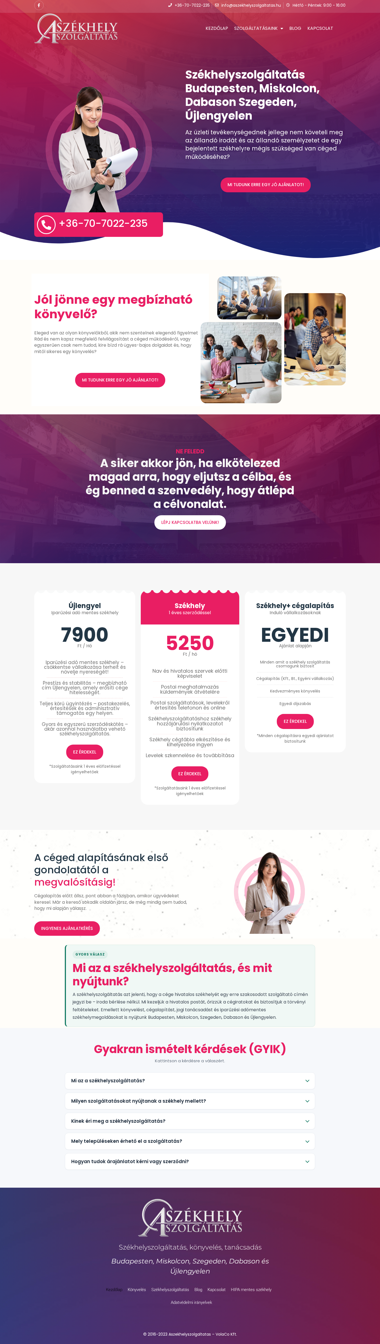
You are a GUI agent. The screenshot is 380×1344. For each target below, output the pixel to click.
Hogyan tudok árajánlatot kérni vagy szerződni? (130, 1161)
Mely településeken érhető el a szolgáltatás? (126, 1141)
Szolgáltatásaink (256, 28)
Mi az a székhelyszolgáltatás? (108, 1080)
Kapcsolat (320, 28)
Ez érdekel (84, 752)
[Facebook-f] (39, 5)
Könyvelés (137, 1289)
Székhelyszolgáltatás (170, 1289)
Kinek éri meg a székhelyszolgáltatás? (118, 1121)
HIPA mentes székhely (251, 1289)
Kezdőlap (217, 28)
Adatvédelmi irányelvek (191, 1302)
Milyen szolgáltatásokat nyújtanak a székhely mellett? (138, 1101)
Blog (295, 28)
